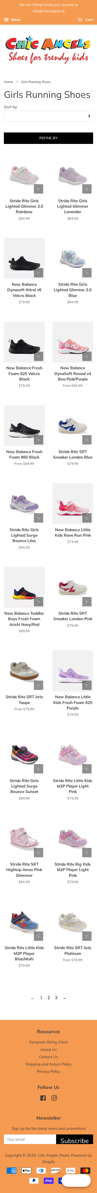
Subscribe (75, 1140)
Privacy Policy (48, 1071)
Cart (88, 19)
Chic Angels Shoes (53, 1155)
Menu (15, 19)
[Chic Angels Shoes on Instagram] (54, 1098)
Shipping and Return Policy (49, 1064)
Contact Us (48, 1056)
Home (8, 82)
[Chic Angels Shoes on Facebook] (43, 1098)
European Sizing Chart (48, 1041)
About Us (48, 1049)
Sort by (10, 106)
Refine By (48, 138)
